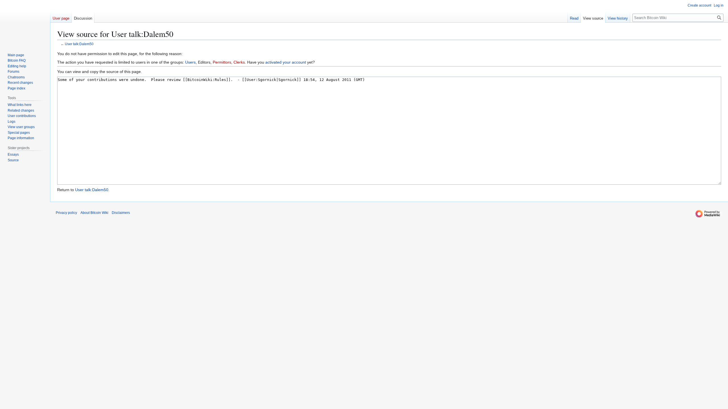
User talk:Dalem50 (79, 44)
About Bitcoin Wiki (94, 213)
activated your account (285, 62)
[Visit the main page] (25, 22)
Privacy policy (66, 213)
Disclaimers (121, 213)
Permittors (222, 62)
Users (190, 62)
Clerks (239, 62)
